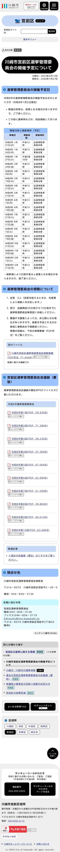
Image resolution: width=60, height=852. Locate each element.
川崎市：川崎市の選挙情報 (24, 670)
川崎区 (10, 726)
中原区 (32, 726)
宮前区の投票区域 (19, 693)
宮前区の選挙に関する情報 (24, 652)
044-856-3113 (16, 821)
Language (44, 8)
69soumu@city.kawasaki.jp (21, 619)
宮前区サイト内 (10, 31)
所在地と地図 (9, 836)
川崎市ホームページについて (18, 844)
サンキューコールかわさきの (43, 789)
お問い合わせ (43, 844)
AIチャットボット (43, 707)
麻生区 (34, 732)
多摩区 (22, 732)
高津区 (44, 726)
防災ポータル (31, 6)
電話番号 (17, 789)
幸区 (21, 726)
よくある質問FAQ (17, 707)
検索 (53, 31)
